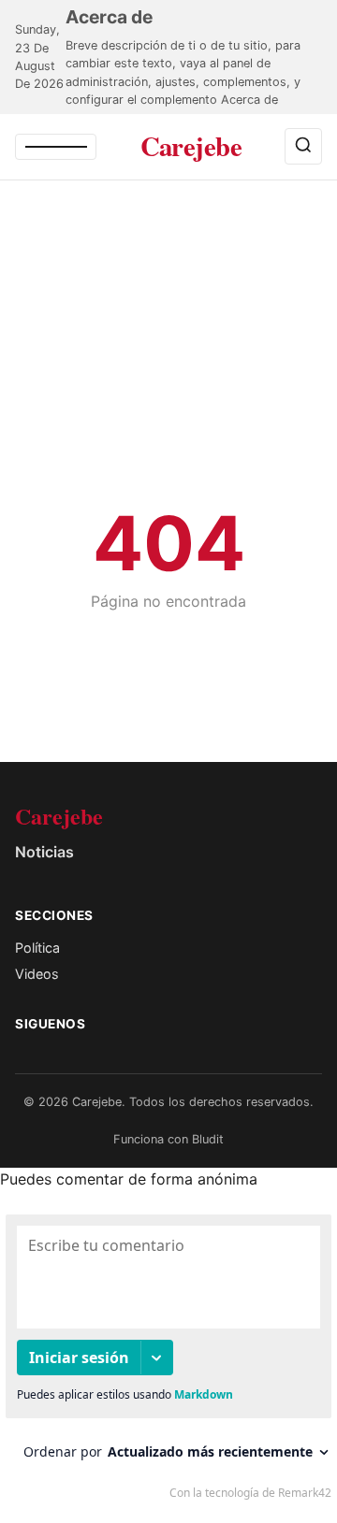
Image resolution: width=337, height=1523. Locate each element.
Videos (37, 974)
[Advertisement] (168, 372)
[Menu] (55, 147)
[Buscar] (303, 146)
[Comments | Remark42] (168, 1361)
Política (37, 947)
